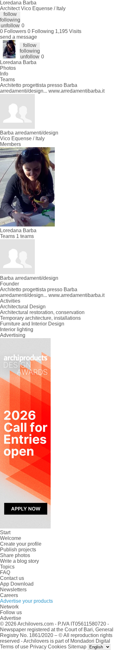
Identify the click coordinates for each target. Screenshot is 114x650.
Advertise (10, 618)
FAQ (5, 572)
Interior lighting (16, 329)
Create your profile (20, 544)
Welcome (10, 538)
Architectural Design (23, 306)
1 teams (25, 236)
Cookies (57, 646)
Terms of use (14, 646)
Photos (8, 68)
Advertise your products (26, 601)
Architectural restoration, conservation (42, 312)
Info (4, 73)
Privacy (38, 646)
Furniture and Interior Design (32, 323)
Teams (7, 79)
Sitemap (77, 646)
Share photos (15, 555)
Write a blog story (19, 561)
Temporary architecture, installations (40, 318)
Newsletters (13, 589)
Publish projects (18, 549)
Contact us (12, 578)
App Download (17, 584)
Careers (9, 595)
